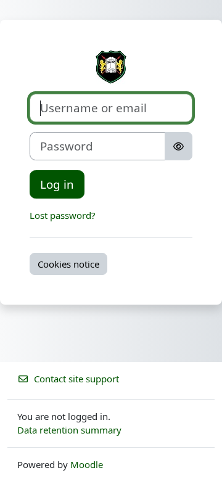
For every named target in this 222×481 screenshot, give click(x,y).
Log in (57, 184)
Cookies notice (68, 264)
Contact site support (76, 378)
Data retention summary (69, 430)
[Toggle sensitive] (178, 146)
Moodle (86, 464)
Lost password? (63, 215)
